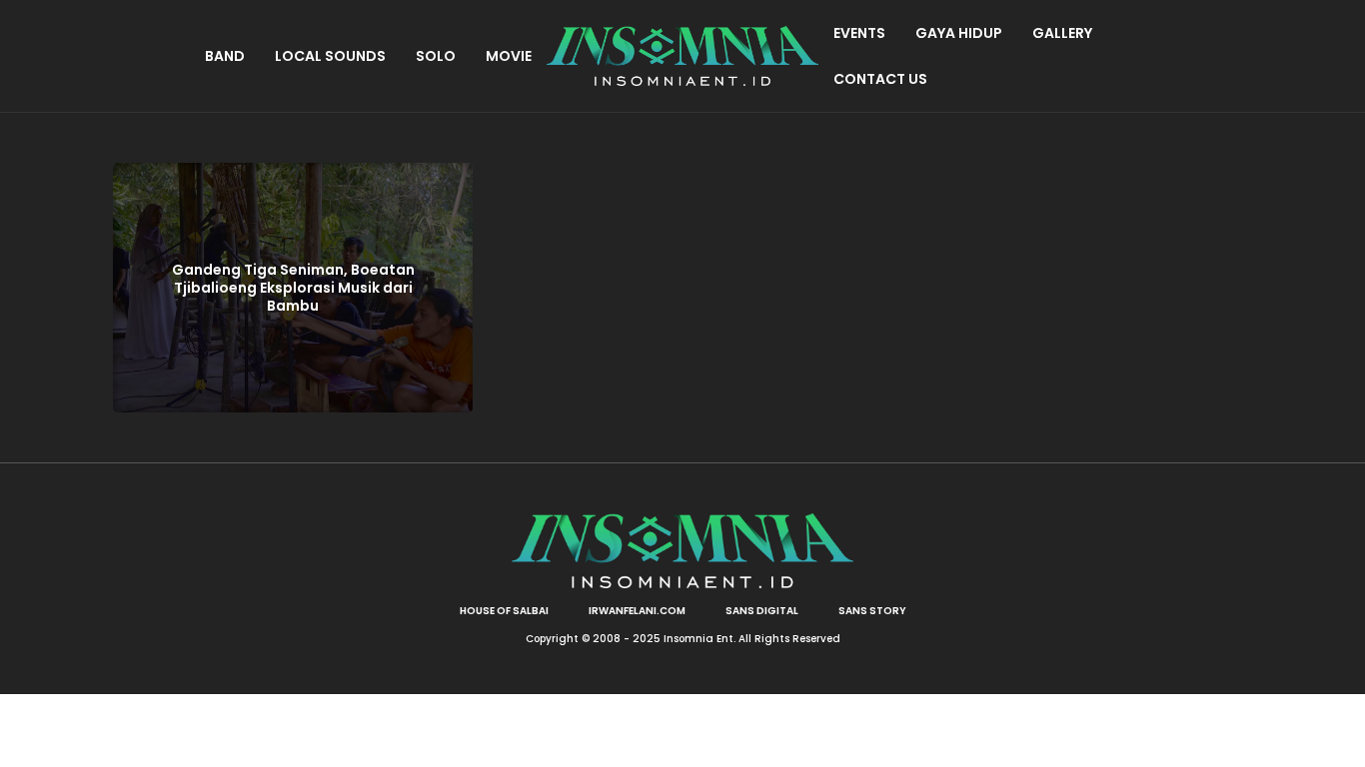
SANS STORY (872, 610)
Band (225, 56)
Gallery (1062, 33)
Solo (436, 56)
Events (859, 33)
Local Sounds (330, 56)
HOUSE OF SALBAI (504, 610)
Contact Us (880, 79)
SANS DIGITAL (761, 610)
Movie (509, 56)
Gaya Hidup (958, 33)
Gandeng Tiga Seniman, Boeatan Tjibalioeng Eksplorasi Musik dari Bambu (293, 288)
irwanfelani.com (637, 610)
